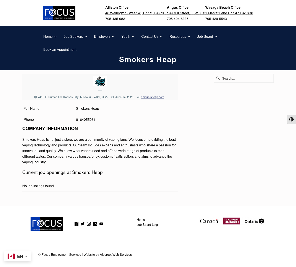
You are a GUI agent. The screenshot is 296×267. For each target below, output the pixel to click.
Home (141, 219)
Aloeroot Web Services (116, 254)
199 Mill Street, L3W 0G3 (186, 12)
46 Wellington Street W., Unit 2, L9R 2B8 (136, 12)
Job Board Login (148, 224)
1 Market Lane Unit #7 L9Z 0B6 (229, 12)
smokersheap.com (152, 97)
